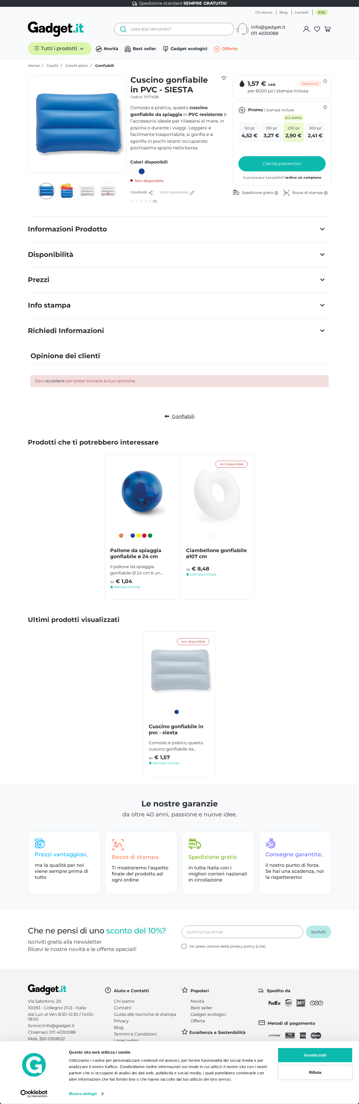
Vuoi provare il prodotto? (282, 177)
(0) (154, 201)
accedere (55, 380)
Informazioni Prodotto (67, 229)
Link (260, 946)
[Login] (306, 29)
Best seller (143, 48)
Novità (110, 48)
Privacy (121, 1020)
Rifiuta (315, 1072)
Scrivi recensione (174, 192)
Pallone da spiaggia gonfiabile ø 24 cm (135, 553)
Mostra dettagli (83, 1093)
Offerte (229, 48)
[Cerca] (122, 29)
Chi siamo (263, 12)
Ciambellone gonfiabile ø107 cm (216, 553)
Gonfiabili (182, 416)
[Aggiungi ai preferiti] (224, 77)
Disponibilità (50, 254)
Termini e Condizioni (135, 1034)
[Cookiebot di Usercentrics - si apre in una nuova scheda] (34, 1094)
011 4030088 (264, 33)
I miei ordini (126, 1040)
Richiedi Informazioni (66, 330)
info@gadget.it (268, 27)
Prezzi (38, 280)
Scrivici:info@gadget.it (51, 1025)
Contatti (302, 12)
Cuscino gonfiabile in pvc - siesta (176, 729)
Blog (283, 12)
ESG (321, 12)
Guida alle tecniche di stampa (145, 1014)
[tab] (179, 229)
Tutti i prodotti (59, 48)
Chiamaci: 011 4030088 (52, 1032)
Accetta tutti (315, 1055)
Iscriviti (318, 931)
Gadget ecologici (188, 48)
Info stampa (49, 305)
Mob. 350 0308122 (46, 1038)
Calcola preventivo (282, 163)
